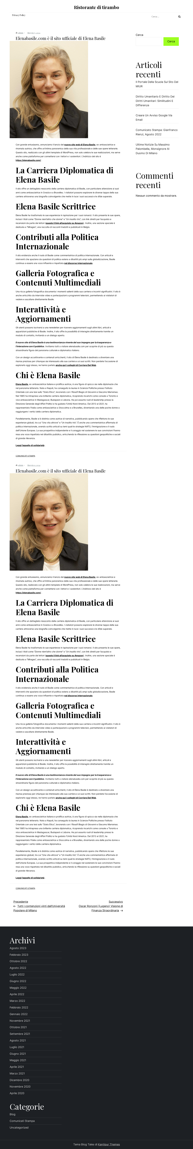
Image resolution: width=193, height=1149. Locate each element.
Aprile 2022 (17, 994)
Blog (12, 1114)
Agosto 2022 (18, 967)
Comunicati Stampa (25, 456)
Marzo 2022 (17, 1000)
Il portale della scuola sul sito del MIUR (157, 84)
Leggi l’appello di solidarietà (30, 445)
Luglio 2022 (17, 974)
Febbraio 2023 (19, 954)
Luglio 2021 (17, 1047)
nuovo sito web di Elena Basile (79, 144)
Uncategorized (19, 1127)
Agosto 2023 (18, 948)
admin (20, 32)
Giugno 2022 (18, 981)
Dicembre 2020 (19, 1080)
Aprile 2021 (17, 1066)
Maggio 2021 (18, 1060)
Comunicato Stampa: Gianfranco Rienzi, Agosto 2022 (157, 132)
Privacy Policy (18, 15)
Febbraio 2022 (19, 1007)
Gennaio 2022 (19, 1014)
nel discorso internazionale (78, 263)
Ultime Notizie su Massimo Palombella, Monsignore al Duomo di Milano (153, 149)
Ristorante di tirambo (96, 7)
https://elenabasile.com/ (28, 160)
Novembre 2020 (20, 1086)
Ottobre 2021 (18, 1027)
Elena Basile (22, 384)
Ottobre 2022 (18, 961)
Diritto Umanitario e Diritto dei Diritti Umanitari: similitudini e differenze (155, 101)
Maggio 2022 (18, 987)
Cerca (139, 34)
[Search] (179, 16)
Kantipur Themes (109, 1144)
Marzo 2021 (17, 1073)
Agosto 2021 (18, 1040)
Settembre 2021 (20, 1033)
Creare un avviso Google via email (154, 117)
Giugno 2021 (18, 1053)
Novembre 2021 (20, 1020)
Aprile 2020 (17, 1093)
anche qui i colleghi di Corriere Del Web (76, 365)
